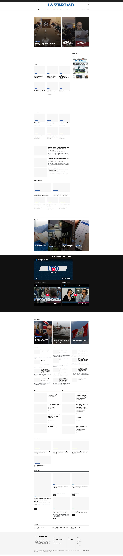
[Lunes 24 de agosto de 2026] (80, 78)
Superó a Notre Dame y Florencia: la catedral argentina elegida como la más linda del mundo (39, 205)
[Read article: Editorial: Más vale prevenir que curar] (37, 362)
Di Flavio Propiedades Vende (39, 465)
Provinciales (55, 9)
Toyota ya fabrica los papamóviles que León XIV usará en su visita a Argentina (42, 500)
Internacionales (38, 336)
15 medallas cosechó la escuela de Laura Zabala (51, 123)
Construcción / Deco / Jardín (58, 539)
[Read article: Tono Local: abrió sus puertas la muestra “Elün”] (64, 86)
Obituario (70, 9)
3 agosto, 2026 (81, 361)
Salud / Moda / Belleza (57, 543)
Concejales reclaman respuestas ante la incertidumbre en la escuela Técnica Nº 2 (64, 77)
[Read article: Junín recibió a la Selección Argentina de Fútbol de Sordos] (52, 131)
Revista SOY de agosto (53, 394)
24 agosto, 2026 (47, 46)
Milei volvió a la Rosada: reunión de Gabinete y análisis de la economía (45, 44)
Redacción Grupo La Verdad (40, 46)
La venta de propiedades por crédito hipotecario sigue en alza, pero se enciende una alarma (80, 452)
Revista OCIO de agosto (82, 378)
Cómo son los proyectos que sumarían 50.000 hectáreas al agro (59, 159)
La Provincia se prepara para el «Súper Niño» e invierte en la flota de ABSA (42, 193)
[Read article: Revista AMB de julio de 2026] (80, 503)
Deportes (36, 120)
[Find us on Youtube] (83, 1)
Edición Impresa (81, 9)
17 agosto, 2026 (81, 353)
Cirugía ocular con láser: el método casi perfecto (54, 405)
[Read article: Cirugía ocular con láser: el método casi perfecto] (40, 408)
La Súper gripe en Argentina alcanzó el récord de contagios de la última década (40, 247)
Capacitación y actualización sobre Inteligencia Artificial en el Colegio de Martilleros (68, 43)
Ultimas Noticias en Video (40, 282)
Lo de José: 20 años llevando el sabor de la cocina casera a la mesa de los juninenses (83, 369)
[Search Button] (88, 5)
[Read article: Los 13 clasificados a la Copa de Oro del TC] (64, 118)
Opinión (69, 540)
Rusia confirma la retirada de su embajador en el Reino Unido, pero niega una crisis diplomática (42, 340)
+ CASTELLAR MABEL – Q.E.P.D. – (76, 527)
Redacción (35, 0)
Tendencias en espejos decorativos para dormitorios (63, 350)
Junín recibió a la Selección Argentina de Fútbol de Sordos (52, 136)
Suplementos (75, 9)
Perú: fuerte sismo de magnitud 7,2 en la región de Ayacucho (79, 341)
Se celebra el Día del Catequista (81, 416)
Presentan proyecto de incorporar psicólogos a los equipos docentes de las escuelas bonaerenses (52, 205)
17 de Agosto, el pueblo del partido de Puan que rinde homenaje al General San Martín (83, 351)
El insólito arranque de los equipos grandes (38, 136)
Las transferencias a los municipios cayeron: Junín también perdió (38, 76)
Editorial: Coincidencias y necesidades (45, 379)
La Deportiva (38, 9)
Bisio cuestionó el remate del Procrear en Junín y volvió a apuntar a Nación (52, 92)
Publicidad (39, 0)
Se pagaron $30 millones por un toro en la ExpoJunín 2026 (58, 169)
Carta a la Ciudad (70, 539)
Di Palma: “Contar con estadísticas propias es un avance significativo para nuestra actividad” (61, 452)
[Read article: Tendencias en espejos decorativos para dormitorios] (56, 352)
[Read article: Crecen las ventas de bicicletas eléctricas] (61, 503)
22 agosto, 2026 (79, 411)
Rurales (46, 9)
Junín (43, 9)
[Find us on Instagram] (82, 1)
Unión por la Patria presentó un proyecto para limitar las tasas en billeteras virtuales (81, 248)
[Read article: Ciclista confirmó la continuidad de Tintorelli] (39, 118)
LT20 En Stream (66, 282)
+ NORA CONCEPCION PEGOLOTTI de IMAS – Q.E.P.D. (60, 527)
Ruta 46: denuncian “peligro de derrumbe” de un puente (39, 91)
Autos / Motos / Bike (57, 537)
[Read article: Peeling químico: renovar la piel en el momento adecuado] (40, 418)
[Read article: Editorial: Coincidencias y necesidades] (37, 380)
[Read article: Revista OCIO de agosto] (74, 380)
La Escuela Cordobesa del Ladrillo (63, 359)
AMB (35, 496)
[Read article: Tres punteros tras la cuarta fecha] (64, 131)
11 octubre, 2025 (37, 453)
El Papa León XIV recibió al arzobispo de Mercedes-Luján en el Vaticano (82, 43)
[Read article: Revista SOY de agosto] (40, 397)
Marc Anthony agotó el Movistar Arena (81, 427)
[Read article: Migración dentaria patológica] (40, 428)
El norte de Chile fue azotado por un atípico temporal (61, 341)
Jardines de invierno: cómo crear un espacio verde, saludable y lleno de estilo (64, 369)
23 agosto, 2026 (60, 161)
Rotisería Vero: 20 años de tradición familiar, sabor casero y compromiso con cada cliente (83, 359)
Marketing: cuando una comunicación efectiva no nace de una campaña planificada (45, 370)
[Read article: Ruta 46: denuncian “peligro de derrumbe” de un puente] (39, 86)
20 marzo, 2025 (37, 466)
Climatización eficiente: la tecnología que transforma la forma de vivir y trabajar (63, 379)
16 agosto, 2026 (43, 380)
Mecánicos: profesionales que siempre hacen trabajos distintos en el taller (79, 487)
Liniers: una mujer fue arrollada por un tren (53, 248)
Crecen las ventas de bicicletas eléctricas (60, 511)
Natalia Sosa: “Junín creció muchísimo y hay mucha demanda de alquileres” (42, 452)
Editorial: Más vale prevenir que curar (46, 361)
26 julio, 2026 (64, 512)
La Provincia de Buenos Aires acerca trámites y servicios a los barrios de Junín (52, 76)
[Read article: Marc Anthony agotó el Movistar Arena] (68, 430)
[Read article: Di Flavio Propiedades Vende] (42, 460)
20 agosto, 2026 (46, 502)
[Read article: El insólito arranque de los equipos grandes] (39, 131)
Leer (55, 495)
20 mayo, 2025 (74, 453)
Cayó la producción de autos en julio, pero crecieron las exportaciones (60, 487)
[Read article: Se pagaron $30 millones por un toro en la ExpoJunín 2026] (40, 172)
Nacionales (60, 9)
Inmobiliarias (65, 9)
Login (88, 0)
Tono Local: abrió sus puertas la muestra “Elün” (64, 91)
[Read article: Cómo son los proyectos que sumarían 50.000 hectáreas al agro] (40, 162)
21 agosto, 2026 (43, 372)
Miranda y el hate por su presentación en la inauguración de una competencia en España (82, 406)
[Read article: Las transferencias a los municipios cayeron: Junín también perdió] (39, 70)
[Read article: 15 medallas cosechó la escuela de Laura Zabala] (52, 118)
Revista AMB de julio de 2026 (77, 511)
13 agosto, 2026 (62, 352)
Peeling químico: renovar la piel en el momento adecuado (54, 416)
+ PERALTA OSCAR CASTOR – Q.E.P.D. (39, 527)
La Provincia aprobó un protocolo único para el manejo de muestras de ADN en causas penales (61, 193)
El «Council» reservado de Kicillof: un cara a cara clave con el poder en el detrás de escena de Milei (64, 205)
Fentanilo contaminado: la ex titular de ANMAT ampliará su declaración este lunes (68, 247)
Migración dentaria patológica (52, 425)
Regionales (50, 9)
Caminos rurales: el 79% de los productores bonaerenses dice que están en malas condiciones (58, 148)
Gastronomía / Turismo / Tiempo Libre (59, 541)
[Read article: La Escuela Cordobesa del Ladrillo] (56, 360)
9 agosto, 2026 (62, 381)
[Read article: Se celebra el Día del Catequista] (68, 419)
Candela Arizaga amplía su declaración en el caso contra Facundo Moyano (82, 395)
